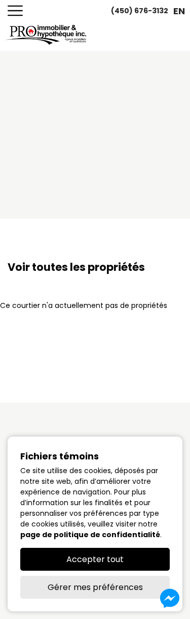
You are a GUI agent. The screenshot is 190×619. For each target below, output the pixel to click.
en (179, 11)
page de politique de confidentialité (90, 535)
